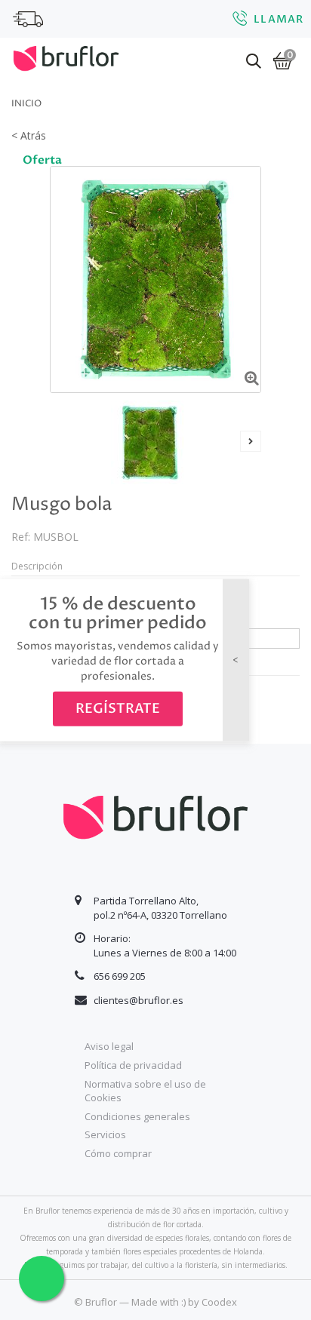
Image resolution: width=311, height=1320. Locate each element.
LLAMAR (278, 19)
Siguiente (250, 441)
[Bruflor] (66, 56)
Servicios (105, 1134)
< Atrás (28, 135)
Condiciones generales (137, 1116)
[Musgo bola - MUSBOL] (150, 442)
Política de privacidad (133, 1065)
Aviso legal (109, 1046)
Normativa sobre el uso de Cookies (145, 1091)
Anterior (60, 441)
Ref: (20, 537)
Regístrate (117, 708)
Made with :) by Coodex (184, 1302)
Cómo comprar (118, 1153)
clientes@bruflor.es (138, 1000)
